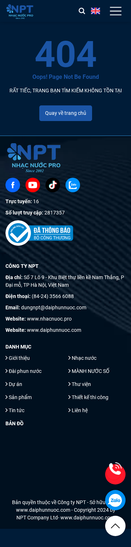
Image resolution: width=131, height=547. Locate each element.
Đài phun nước (25, 371)
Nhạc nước (84, 358)
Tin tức (16, 410)
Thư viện (81, 384)
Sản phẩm (20, 397)
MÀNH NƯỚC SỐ (91, 371)
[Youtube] (32, 185)
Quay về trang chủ (65, 113)
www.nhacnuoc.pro (49, 319)
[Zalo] (73, 185)
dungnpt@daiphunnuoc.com (53, 307)
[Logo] (20, 11)
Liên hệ (80, 410)
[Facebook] (12, 185)
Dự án (15, 384)
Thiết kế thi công (90, 397)
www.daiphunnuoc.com (54, 330)
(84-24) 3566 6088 (53, 296)
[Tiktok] (52, 185)
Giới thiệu (19, 358)
